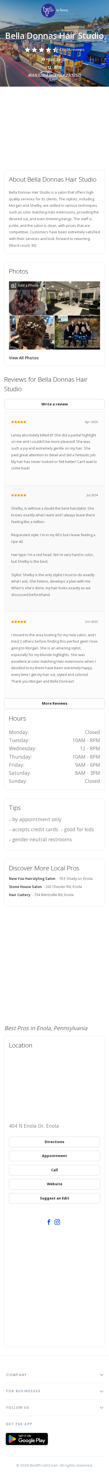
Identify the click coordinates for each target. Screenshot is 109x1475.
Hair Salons (58, 59)
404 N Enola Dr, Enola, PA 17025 (54, 74)
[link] (54, 11)
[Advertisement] (54, 124)
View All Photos (24, 357)
